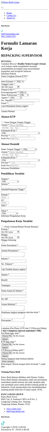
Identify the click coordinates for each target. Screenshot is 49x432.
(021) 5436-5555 (8, 36)
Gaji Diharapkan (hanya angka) (14, 106)
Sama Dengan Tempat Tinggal (17, 122)
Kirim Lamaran (8, 361)
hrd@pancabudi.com (10, 34)
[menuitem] (9, 13)
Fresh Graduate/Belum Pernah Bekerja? (21, 227)
